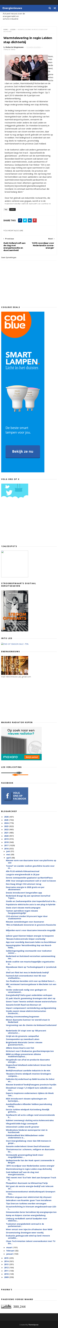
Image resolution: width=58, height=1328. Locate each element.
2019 (6, 839)
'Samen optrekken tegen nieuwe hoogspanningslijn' (22, 911)
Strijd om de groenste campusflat (22, 1036)
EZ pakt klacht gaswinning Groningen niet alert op (30, 998)
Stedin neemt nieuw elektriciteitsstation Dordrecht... (26, 1012)
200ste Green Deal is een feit (20, 1048)
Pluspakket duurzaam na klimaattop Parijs (27, 1183)
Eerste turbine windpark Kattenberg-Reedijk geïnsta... (27, 1110)
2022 (6, 829)
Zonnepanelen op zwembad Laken (22, 1039)
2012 (6, 1267)
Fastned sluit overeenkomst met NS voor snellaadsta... (26, 976)
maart (9, 1247)
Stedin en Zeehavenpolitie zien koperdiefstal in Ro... (31, 901)
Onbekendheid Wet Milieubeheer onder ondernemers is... (25, 1136)
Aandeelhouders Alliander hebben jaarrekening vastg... (29, 1105)
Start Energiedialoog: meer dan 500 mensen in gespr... (28, 1142)
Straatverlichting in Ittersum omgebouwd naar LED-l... (31, 1207)
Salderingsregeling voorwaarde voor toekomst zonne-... (29, 952)
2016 (6, 848)
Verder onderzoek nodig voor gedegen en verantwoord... (26, 991)
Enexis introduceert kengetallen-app (24, 892)
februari (10, 1250)
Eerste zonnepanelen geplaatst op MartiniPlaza (29, 877)
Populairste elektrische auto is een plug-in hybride (30, 904)
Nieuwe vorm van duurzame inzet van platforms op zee (31, 861)
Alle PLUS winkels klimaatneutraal (22, 871)
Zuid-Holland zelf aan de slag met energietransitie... (22, 1173)
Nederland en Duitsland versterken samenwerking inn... (30, 957)
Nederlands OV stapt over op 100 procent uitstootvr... (26, 1031)
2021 (6, 832)
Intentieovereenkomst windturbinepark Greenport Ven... (30, 1192)
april (8, 857)
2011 (6, 1270)
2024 (6, 823)
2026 (6, 816)
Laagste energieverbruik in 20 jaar (23, 874)
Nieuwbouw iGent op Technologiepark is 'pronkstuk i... (31, 968)
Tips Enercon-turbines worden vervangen (26, 1203)
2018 (6, 842)
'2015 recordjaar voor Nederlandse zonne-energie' (30, 1165)
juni (8, 851)
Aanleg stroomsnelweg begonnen (22, 1016)
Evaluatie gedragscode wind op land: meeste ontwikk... (28, 1236)
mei (8, 854)
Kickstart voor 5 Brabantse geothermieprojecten (30, 1051)
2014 (6, 1261)
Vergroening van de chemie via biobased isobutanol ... (31, 1026)
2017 (6, 845)
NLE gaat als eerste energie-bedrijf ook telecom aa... (29, 1187)
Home (5, 29)
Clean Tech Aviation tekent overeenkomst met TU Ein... (30, 1242)
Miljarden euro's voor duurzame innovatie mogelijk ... (31, 931)
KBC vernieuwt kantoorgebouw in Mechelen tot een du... (31, 985)
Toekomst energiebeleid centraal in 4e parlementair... (25, 1225)
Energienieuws (12, 8)
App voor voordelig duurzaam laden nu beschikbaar (31, 942)
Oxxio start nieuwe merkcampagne (23, 907)
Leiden (12, 29)
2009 (6, 1277)
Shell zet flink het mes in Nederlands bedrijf (27, 972)
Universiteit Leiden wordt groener (22, 1127)
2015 (6, 1258)
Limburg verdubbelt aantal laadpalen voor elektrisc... (26, 1219)
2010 (6, 1274)
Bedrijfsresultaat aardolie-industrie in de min (28, 1070)
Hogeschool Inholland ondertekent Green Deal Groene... (28, 1066)
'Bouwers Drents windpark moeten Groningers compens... (28, 1074)
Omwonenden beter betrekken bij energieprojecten (31, 1212)
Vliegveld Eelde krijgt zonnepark (21, 1123)
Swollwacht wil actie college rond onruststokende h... (30, 1116)
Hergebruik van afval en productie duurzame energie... (28, 1060)
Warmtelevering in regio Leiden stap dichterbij (29, 1169)
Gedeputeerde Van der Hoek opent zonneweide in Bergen (30, 1161)
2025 (6, 820)
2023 (6, 826)
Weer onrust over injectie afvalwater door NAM (29, 1229)
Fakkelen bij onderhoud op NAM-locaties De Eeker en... (30, 1080)
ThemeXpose (33, 1325)
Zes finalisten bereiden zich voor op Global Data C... (31, 981)
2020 (6, 836)
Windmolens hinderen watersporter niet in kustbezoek (26, 1131)
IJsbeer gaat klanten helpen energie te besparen (30, 936)
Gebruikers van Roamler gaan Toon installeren (28, 1200)
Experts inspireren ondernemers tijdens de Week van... (30, 1094)
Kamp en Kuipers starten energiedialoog (26, 1215)
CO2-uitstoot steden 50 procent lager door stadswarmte (27, 917)
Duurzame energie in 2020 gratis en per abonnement (25, 888)
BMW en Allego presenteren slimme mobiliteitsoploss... (23, 1055)
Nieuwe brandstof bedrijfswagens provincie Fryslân (31, 1084)
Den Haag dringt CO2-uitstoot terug (23, 884)
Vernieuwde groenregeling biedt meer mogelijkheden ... (24, 1156)
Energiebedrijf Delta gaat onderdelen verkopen (29, 995)
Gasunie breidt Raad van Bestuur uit (23, 1004)
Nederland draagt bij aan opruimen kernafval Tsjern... (28, 896)
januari (10, 1254)
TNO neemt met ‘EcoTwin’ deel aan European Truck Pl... (31, 1178)
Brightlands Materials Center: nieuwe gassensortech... (24, 1043)
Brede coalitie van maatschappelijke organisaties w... (30, 962)
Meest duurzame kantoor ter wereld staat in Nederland (28, 1020)
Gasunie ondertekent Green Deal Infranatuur (28, 1146)
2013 (6, 1264)
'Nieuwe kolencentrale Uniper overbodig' (26, 939)
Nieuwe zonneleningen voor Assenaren (25, 921)
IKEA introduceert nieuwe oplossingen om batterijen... (26, 1099)
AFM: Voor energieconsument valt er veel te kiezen (31, 880)
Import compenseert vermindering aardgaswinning (31, 1008)
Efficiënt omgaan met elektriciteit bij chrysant (29, 1197)
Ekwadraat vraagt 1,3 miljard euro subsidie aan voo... (29, 1089)
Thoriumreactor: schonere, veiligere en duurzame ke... (30, 1150)
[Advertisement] (21, 522)
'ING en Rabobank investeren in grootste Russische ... (31, 926)
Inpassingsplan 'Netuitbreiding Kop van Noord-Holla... (29, 946)
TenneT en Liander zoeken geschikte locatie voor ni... (30, 867)
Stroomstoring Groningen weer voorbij (24, 1232)
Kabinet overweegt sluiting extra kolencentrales (30, 1120)
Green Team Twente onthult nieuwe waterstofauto (31, 1001)
